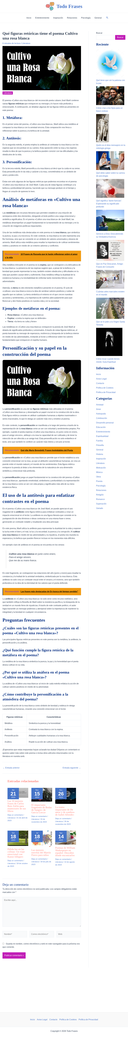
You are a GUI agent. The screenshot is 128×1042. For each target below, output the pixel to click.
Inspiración (101, 459)
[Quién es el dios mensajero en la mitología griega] (102, 128)
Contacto (100, 383)
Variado (99, 508)
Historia (99, 454)
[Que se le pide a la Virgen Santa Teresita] (110, 308)
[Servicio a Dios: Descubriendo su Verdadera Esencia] (110, 220)
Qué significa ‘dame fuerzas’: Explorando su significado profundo (109, 204)
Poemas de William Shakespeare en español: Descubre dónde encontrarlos (65, 851)
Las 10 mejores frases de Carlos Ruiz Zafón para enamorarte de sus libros (17, 806)
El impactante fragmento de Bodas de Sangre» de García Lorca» (41, 808)
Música (99, 472)
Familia (99, 441)
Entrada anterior (11, 768)
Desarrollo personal (105, 423)
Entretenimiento (103, 432)
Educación (101, 427)
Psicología (101, 486)
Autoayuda (101, 414)
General (99, 450)
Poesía (99, 481)
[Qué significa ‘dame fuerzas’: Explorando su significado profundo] (110, 188)
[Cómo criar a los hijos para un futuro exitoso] (110, 95)
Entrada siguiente (72, 768)
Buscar (99, 33)
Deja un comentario (15, 815)
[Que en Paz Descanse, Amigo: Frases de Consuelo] (110, 250)
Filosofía (100, 445)
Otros (98, 477)
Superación (101, 504)
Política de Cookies (104, 388)
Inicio (98, 374)
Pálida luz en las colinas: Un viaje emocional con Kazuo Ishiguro (16, 853)
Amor (98, 409)
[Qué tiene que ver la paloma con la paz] (110, 63)
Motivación (101, 468)
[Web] (68, 935)
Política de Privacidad (106, 392)
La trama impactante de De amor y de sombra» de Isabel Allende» (65, 811)
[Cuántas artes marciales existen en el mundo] (110, 279)
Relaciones (101, 490)
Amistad (99, 405)
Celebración (101, 418)
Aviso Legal (101, 379)
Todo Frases (69, 6)
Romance (100, 499)
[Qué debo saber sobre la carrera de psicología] (110, 160)
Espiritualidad (102, 436)
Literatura (26, 43)
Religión (100, 495)
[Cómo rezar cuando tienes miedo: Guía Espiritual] (109, 342)
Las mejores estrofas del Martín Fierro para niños (41, 852)
